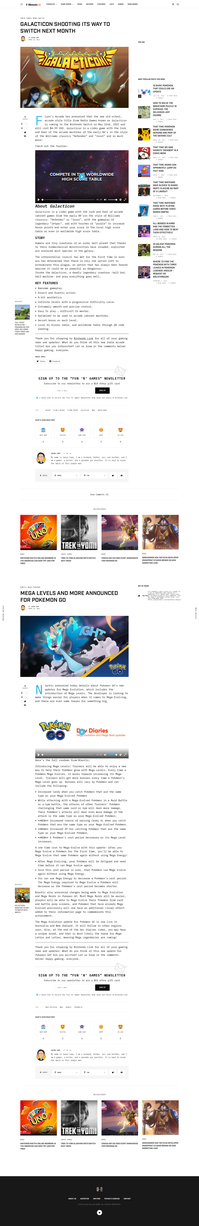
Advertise (84, 1199)
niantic (68, 1007)
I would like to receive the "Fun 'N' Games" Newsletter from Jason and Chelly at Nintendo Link (83, 398)
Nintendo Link (83, 338)
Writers (96, 1199)
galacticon (85, 410)
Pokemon (36, 587)
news (93, 410)
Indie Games (26, 18)
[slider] (68, 199)
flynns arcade (72, 410)
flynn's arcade (59, 410)
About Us (72, 1199)
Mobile (23, 587)
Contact (127, 1199)
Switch (41, 18)
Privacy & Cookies (112, 1199)
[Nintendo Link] (33, 4)
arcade (47, 410)
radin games (102, 410)
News (35, 18)
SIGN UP (102, 390)
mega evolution (51, 1007)
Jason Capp (35, 38)
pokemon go (78, 1007)
